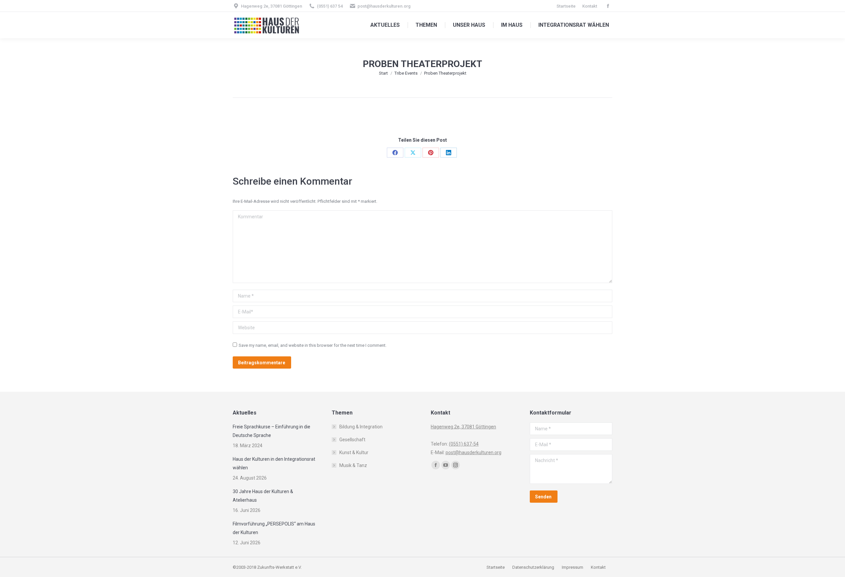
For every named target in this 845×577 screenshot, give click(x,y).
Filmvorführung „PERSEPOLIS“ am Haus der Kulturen (274, 528)
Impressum (573, 567)
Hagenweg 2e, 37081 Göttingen (271, 6)
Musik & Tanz (353, 465)
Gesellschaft (352, 439)
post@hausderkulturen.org (384, 6)
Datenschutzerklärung (533, 567)
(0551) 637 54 (330, 6)
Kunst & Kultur (353, 452)
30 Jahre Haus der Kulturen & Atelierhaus (263, 496)
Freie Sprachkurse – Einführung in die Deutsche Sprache (271, 431)
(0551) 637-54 (464, 444)
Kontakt (598, 567)
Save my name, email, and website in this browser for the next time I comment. (313, 345)
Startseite (496, 567)
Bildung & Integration (361, 426)
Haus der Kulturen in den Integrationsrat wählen (274, 463)
